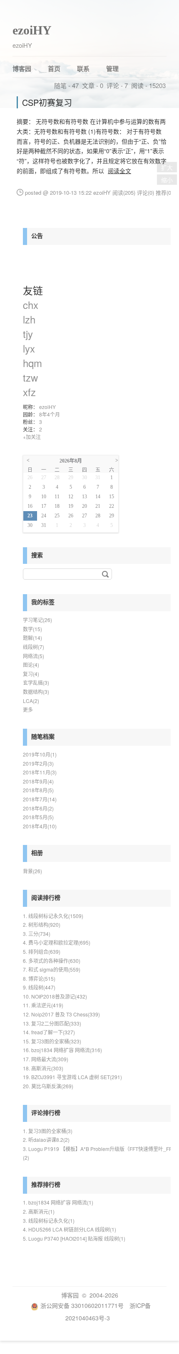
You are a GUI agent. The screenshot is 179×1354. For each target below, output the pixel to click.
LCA (31, 700)
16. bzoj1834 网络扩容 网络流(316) (62, 1049)
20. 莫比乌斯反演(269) (48, 1086)
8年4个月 (49, 414)
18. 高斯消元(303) (43, 1068)
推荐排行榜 (45, 1184)
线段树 (33, 646)
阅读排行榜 (45, 897)
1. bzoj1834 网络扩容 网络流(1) (58, 1202)
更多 (28, 709)
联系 (83, 68)
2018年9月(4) (38, 781)
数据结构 (36, 691)
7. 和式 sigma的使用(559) (51, 969)
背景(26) (32, 870)
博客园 (21, 68)
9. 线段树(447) (39, 987)
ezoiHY (32, 30)
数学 (32, 628)
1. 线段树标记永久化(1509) (53, 915)
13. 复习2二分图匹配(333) (52, 1023)
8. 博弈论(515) (39, 978)
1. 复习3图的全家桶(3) (47, 1130)
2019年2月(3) (38, 763)
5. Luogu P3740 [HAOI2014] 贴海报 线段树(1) (74, 1238)
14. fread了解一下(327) (49, 1032)
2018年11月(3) (40, 772)
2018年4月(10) (40, 826)
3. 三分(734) (36, 933)
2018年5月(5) (38, 816)
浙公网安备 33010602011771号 (82, 1305)
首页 (54, 68)
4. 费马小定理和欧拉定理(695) (56, 942)
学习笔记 (37, 619)
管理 (112, 68)
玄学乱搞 (36, 682)
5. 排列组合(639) (41, 951)
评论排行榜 (45, 1112)
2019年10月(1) (40, 754)
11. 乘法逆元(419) (43, 1005)
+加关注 (32, 436)
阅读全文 (119, 170)
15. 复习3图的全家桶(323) (52, 1041)
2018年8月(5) (38, 789)
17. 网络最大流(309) (45, 1059)
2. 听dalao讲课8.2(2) (46, 1139)
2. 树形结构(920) (41, 924)
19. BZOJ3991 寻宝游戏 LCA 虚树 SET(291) (72, 1076)
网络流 (33, 655)
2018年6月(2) (38, 808)
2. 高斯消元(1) (39, 1211)
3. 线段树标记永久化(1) (49, 1220)
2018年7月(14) (40, 799)
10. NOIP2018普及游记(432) (55, 996)
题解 (32, 637)
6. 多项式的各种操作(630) (51, 960)
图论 (31, 664)
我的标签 (43, 601)
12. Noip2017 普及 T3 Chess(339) (61, 1014)
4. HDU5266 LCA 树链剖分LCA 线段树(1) (69, 1229)
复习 (31, 673)
